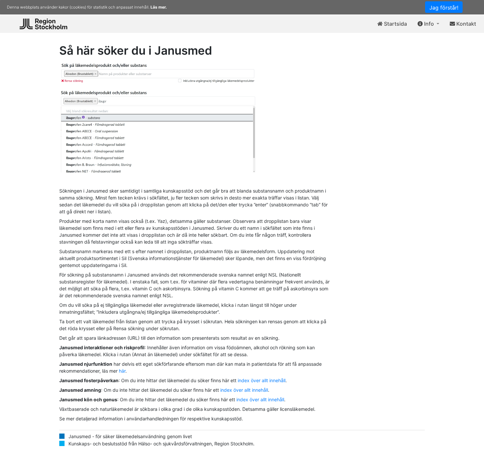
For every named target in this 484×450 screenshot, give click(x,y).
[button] (428, 24)
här (122, 371)
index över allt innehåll (261, 380)
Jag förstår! (443, 7)
